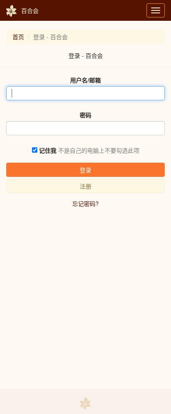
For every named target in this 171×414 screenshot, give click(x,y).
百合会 (30, 10)
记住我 (47, 150)
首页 (18, 36)
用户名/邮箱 (85, 80)
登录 (85, 170)
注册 (85, 186)
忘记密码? (85, 203)
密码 (85, 115)
